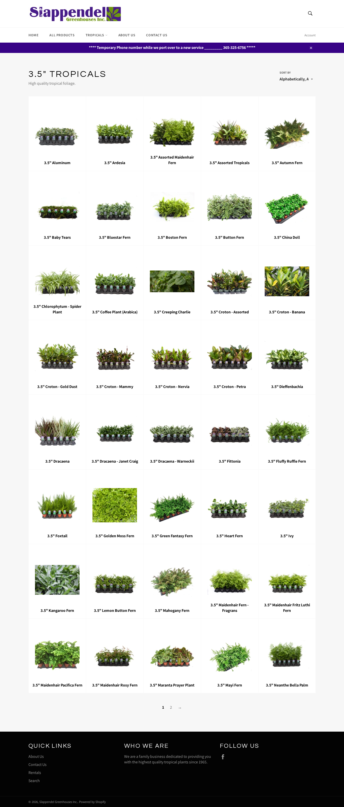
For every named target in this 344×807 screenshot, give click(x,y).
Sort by (285, 72)
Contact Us (156, 35)
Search (34, 780)
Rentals (34, 772)
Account (310, 35)
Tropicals (95, 35)
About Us (126, 35)
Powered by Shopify (92, 802)
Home (33, 35)
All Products (62, 35)
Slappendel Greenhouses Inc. (58, 802)
